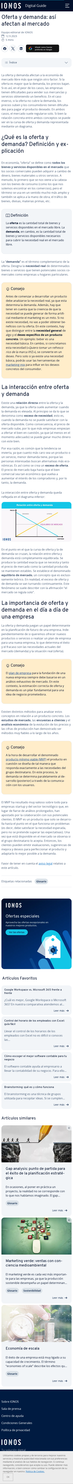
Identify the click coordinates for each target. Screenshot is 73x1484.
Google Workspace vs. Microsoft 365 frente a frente (33, 991)
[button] (36, 934)
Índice (13, 62)
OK (8, 1476)
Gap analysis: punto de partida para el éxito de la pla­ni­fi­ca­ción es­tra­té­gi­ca (35, 1173)
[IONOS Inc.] (36, 1442)
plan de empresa (20, 673)
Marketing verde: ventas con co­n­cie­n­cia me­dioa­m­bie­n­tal (34, 1263)
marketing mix (15, 365)
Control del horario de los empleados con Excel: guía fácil (34, 1022)
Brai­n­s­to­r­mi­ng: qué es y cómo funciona (29, 1087)
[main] (36, 483)
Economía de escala (22, 1348)
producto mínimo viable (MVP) (26, 759)
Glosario (41, 881)
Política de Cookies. (35, 1471)
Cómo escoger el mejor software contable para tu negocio (35, 1058)
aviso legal (45, 863)
